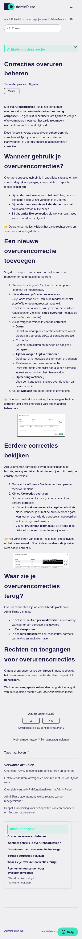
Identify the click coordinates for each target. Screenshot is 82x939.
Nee (51, 720)
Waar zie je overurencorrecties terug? (32, 862)
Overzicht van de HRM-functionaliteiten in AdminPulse (38, 789)
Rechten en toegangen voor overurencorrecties (25, 870)
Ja (31, 720)
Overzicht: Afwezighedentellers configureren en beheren (39, 770)
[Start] (19, 6)
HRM (70, 19)
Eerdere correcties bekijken (25, 855)
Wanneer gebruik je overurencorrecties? (34, 842)
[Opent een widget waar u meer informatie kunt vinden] (67, 932)
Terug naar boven (15, 752)
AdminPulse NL (12, 19)
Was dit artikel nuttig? (21, 878)
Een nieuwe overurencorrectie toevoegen (34, 849)
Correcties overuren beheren (26, 836)
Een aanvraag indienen (54, 739)
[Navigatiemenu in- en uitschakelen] (71, 7)
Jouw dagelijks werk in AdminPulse (44, 19)
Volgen (11, 91)
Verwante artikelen (19, 882)
